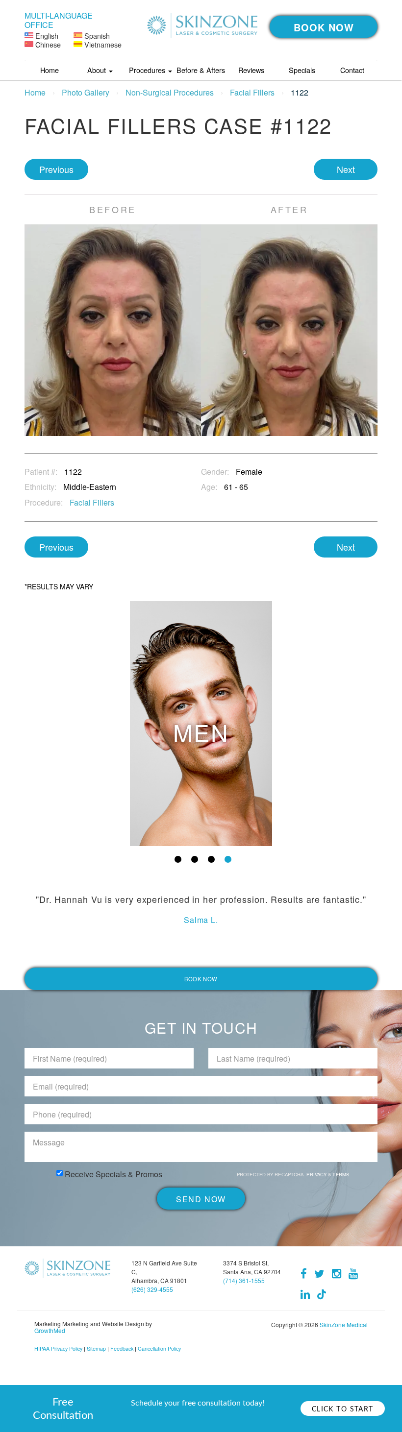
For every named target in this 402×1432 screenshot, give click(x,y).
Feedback (121, 1348)
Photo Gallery (85, 92)
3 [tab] (211, 859)
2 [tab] (194, 859)
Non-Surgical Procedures (170, 92)
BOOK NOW (324, 27)
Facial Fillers (252, 92)
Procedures (148, 70)
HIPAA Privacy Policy (58, 1348)
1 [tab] (178, 859)
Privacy (317, 1174)
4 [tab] (228, 859)
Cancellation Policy (159, 1348)
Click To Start (343, 1409)
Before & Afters (200, 70)
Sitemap (96, 1348)
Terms (340, 1174)
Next (346, 169)
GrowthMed (49, 1330)
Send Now (201, 1199)
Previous (56, 169)
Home (49, 70)
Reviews (251, 70)
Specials (302, 70)
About (97, 70)
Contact (352, 70)
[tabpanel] (201, 723)
